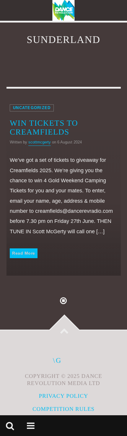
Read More (23, 253)
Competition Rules (63, 409)
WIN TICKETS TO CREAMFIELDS (44, 128)
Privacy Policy (63, 396)
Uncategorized (32, 108)
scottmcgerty (39, 142)
